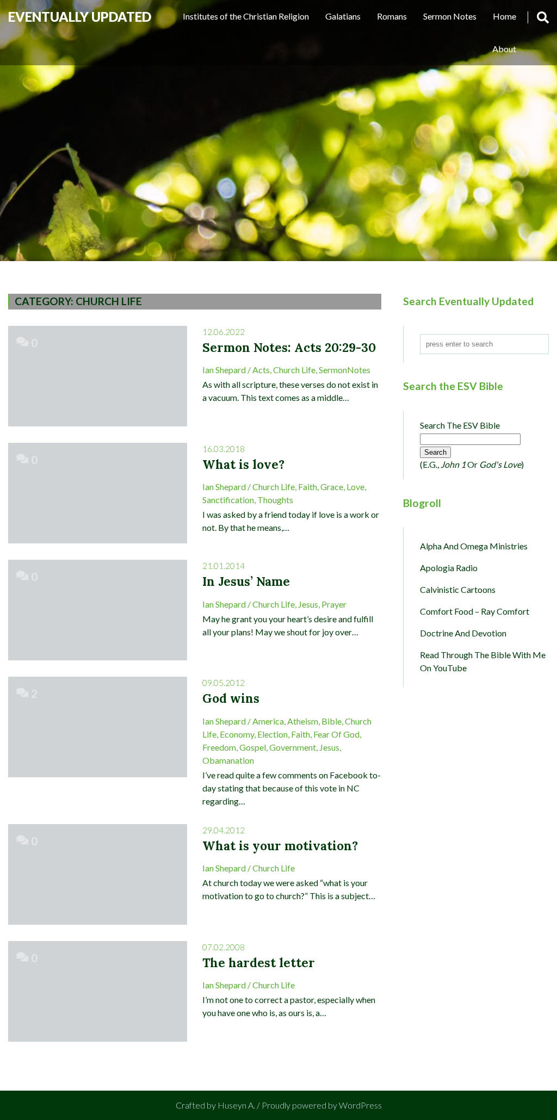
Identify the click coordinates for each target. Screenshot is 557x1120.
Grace (331, 486)
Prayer (333, 604)
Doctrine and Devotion (463, 633)
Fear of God (336, 734)
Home (504, 16)
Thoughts (275, 499)
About (504, 49)
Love (355, 486)
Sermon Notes (449, 16)
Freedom (219, 747)
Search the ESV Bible (460, 425)
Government (292, 747)
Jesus (308, 604)
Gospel (252, 747)
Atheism (302, 721)
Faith (307, 486)
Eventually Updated (79, 16)
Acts (261, 369)
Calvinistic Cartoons (458, 589)
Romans (392, 16)
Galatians (343, 16)
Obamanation (228, 760)
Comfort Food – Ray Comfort (474, 611)
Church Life (294, 369)
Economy (237, 734)
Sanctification (228, 499)
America (268, 721)
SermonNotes (344, 369)
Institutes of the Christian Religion (246, 16)
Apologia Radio (449, 567)
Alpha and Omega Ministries (474, 546)
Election (272, 734)
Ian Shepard (224, 369)
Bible (331, 721)
